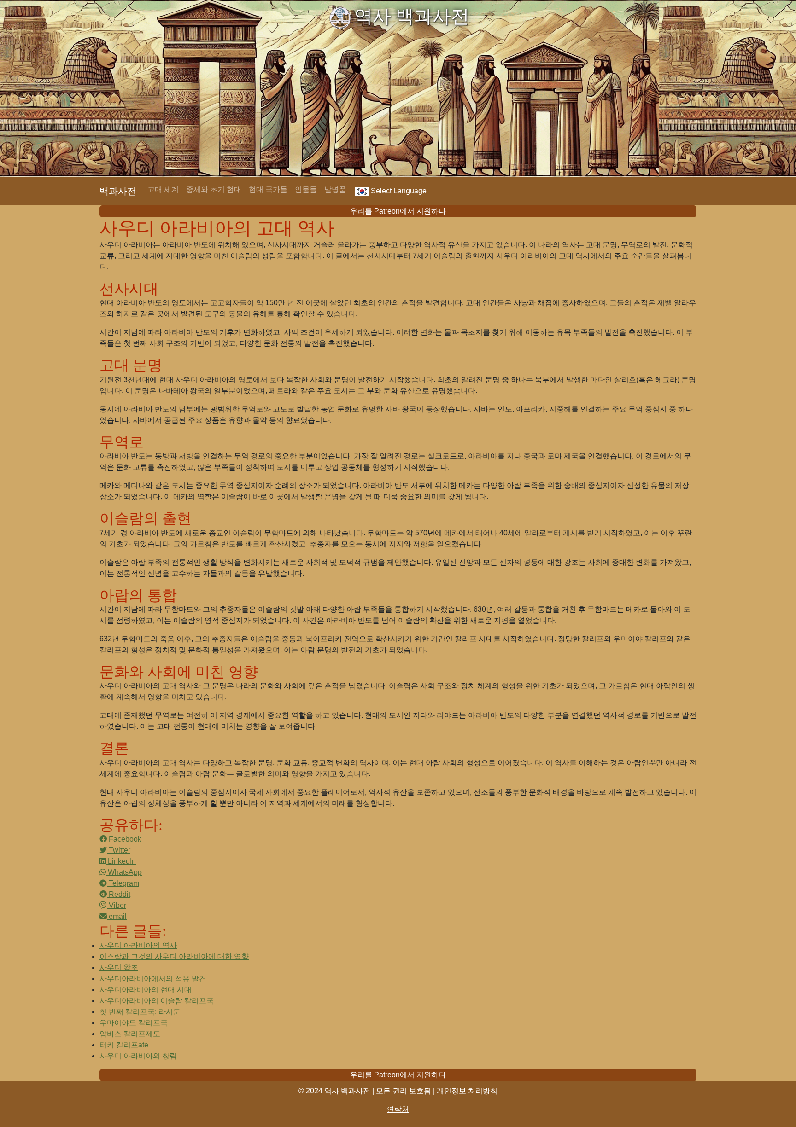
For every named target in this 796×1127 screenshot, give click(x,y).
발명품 (335, 189)
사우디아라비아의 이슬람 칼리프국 (157, 1001)
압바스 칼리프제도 (130, 1034)
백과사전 (118, 191)
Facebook (124, 839)
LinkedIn (121, 861)
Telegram (123, 883)
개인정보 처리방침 (467, 1091)
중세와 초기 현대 (213, 189)
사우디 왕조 (119, 967)
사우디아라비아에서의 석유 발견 (153, 978)
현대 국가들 (268, 189)
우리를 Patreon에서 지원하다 (398, 211)
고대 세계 (163, 189)
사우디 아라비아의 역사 (138, 945)
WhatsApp (124, 872)
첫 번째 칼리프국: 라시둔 (140, 1012)
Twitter (118, 850)
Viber (116, 905)
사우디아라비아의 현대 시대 (146, 989)
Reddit (118, 894)
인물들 (306, 189)
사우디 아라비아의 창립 (138, 1056)
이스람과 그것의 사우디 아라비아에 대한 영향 (174, 956)
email (117, 916)
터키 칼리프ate (124, 1045)
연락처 (398, 1109)
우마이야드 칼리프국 (134, 1023)
